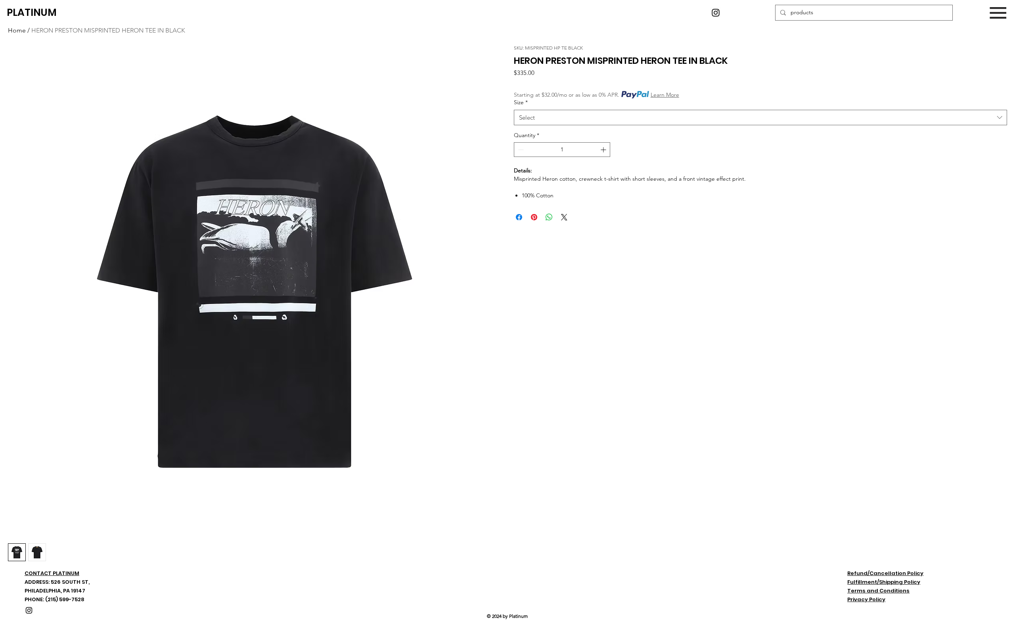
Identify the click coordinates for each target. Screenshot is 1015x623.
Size (521, 102)
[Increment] (604, 150)
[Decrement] (520, 150)
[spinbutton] (562, 150)
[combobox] (760, 117)
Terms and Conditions (878, 590)
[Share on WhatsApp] (549, 217)
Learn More (665, 94)
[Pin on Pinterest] (534, 217)
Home (17, 30)
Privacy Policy (866, 599)
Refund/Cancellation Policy (885, 573)
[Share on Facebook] (519, 217)
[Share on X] (564, 217)
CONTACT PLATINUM (52, 573)
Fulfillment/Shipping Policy (883, 582)
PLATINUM (32, 12)
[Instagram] (715, 13)
